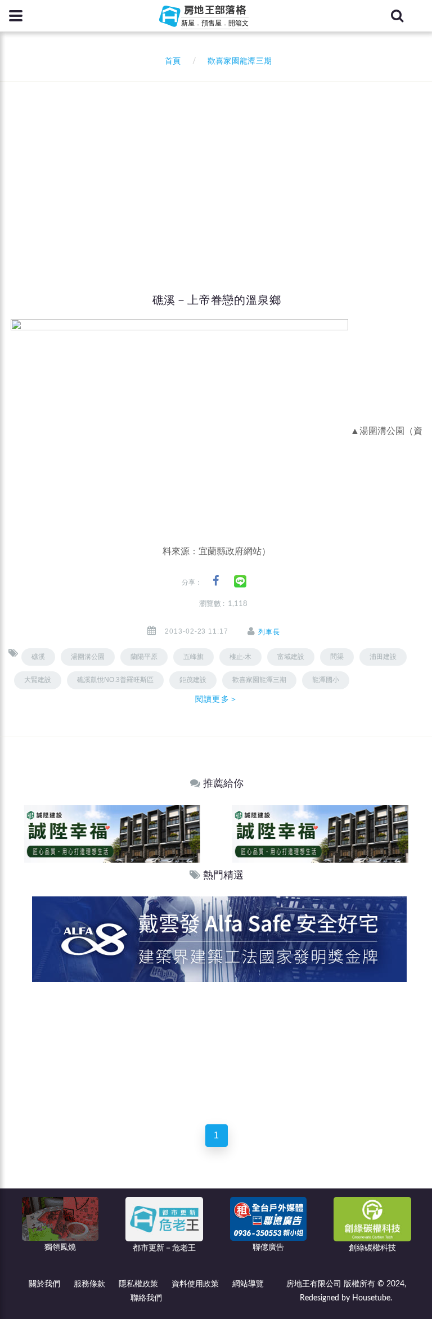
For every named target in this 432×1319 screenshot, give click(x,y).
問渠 (337, 657)
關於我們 (44, 1284)
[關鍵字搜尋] (397, 15)
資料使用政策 (195, 1284)
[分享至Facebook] (216, 581)
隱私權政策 (138, 1284)
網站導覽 (248, 1284)
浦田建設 (383, 657)
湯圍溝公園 (88, 657)
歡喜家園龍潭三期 (259, 680)
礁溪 (38, 657)
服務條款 (89, 1284)
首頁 (170, 61)
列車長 (269, 632)
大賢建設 (37, 680)
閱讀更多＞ (216, 698)
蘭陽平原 (144, 657)
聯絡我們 (146, 1298)
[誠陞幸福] (112, 833)
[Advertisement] (220, 166)
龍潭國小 (325, 680)
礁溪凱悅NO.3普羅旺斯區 (115, 680)
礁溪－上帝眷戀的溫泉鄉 (216, 300)
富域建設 (290, 657)
